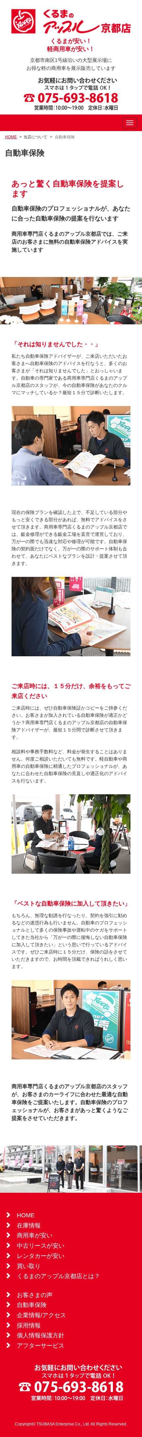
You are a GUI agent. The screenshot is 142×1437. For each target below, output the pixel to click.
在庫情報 (29, 1225)
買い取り (29, 1266)
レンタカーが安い (40, 1256)
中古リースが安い (40, 1245)
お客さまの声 (35, 1295)
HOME (11, 137)
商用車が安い (35, 1235)
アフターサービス (40, 1345)
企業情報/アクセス (41, 1315)
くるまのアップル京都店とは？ (58, 1276)
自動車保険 (32, 1305)
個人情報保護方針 (40, 1335)
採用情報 (29, 1325)
